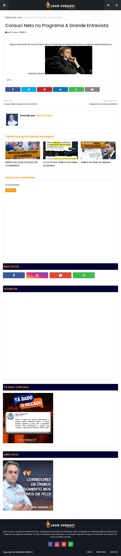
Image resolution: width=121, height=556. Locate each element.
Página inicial (10, 17)
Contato (114, 552)
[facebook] (14, 275)
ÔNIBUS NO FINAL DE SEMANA (96, 162)
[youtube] (60, 275)
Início (89, 552)
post (20, 17)
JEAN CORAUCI (26, 552)
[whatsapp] (84, 275)
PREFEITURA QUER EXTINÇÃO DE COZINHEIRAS (21, 164)
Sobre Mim (101, 552)
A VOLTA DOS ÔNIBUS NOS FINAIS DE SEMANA (60, 164)
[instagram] (37, 275)
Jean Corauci (12, 32)
